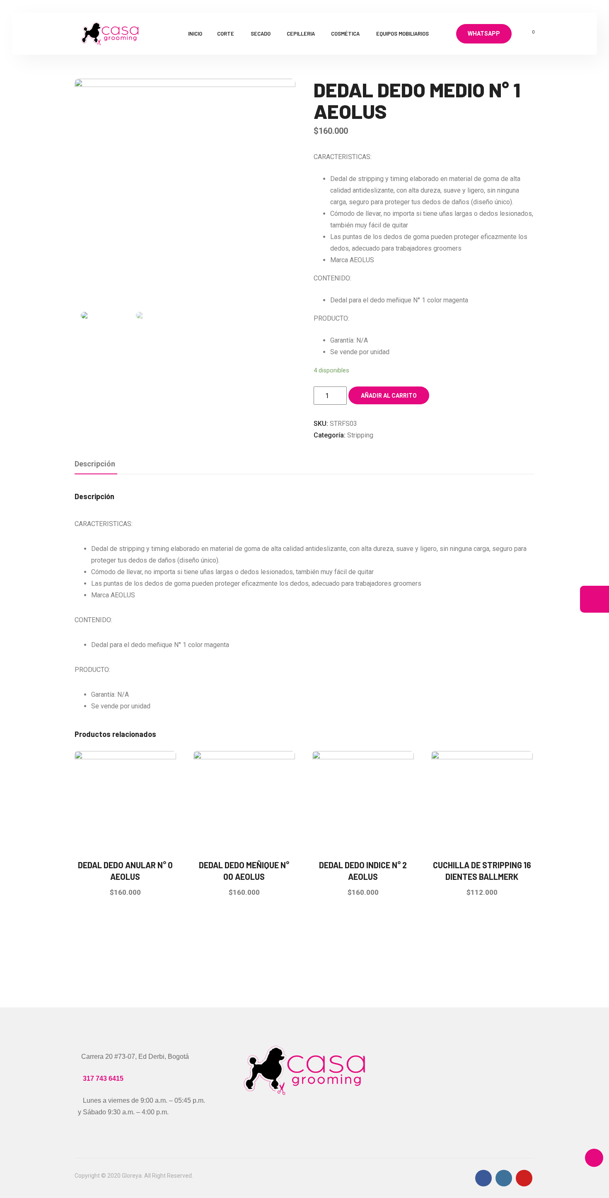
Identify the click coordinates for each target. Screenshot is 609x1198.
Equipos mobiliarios (402, 33)
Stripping (360, 435)
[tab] (94, 464)
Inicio (195, 33)
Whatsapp (484, 33)
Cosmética (345, 33)
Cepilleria (301, 33)
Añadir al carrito (389, 395)
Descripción (95, 463)
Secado (261, 33)
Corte (225, 33)
